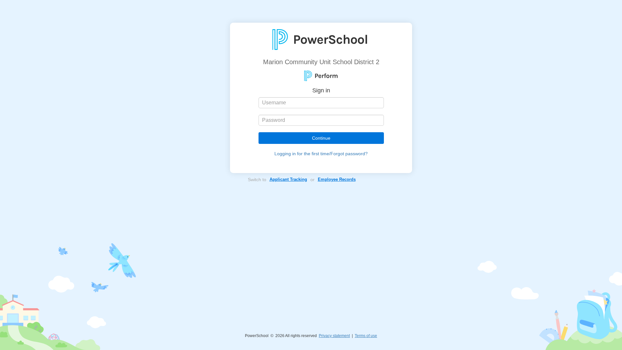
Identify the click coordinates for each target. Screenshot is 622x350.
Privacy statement (334, 335)
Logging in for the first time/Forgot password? (321, 153)
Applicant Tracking (288, 179)
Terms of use (366, 335)
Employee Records (337, 179)
